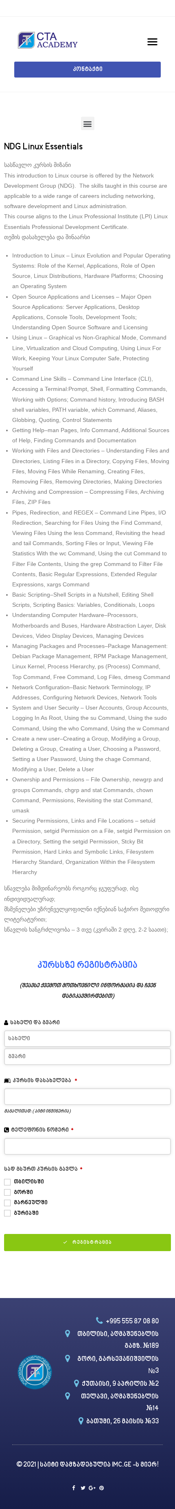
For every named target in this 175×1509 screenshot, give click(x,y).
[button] (87, 70)
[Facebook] (73, 1488)
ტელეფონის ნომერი (42, 1130)
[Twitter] (82, 1488)
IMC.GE (122, 1465)
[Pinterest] (101, 1488)
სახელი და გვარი (35, 1022)
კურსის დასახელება (45, 1080)
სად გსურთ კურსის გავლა (43, 1169)
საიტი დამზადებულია (76, 1465)
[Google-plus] (92, 1488)
